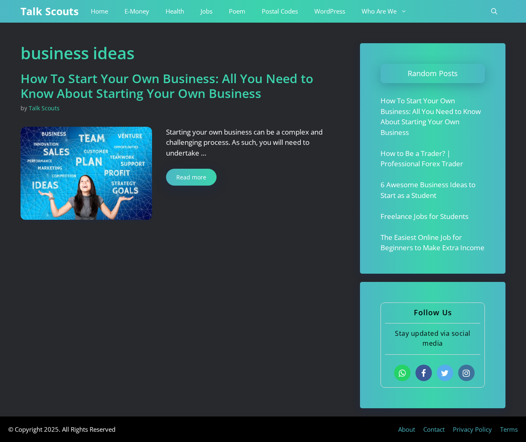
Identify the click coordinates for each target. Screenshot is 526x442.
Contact (434, 429)
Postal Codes (280, 11)
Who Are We (379, 11)
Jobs (206, 11)
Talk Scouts (49, 11)
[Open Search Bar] (494, 11)
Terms (509, 429)
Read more (191, 177)
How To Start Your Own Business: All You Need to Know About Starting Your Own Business (167, 86)
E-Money (137, 11)
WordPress (329, 11)
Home (99, 11)
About (406, 429)
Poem (237, 11)
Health (175, 11)
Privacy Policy (472, 429)
